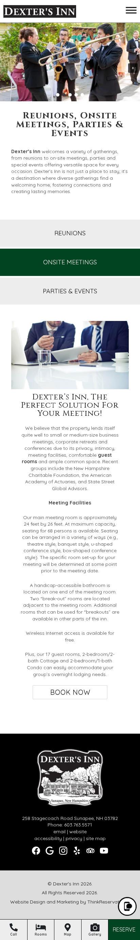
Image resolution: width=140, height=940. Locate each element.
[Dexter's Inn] (39, 13)
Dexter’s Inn (25, 151)
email (59, 831)
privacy (74, 838)
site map (96, 838)
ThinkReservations (107, 902)
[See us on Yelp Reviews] (77, 851)
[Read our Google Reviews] (50, 851)
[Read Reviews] (90, 851)
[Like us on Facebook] (36, 851)
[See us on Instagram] (63, 851)
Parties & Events (70, 291)
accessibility (48, 838)
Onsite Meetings (70, 262)
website (78, 831)
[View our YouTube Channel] (104, 851)
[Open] (131, 10)
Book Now (70, 692)
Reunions (70, 233)
